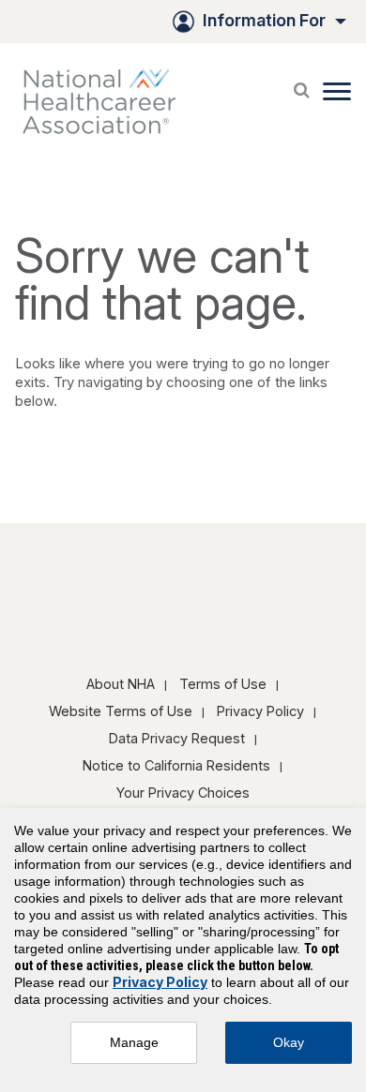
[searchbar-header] (301, 85)
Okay (288, 1042)
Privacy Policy (260, 711)
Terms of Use (223, 684)
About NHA (120, 684)
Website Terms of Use (120, 711)
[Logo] (109, 101)
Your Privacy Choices (183, 792)
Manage (134, 1042)
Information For (264, 20)
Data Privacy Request (177, 738)
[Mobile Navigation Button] (337, 91)
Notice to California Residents (176, 765)
